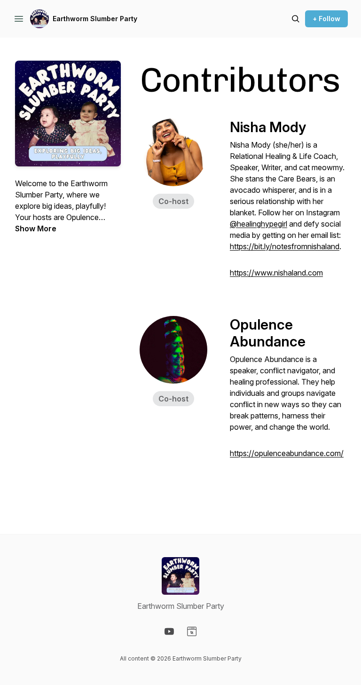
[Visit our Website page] (191, 631)
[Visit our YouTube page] (169, 631)
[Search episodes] (295, 18)
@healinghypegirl (258, 223)
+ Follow (326, 19)
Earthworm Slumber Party (95, 19)
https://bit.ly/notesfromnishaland (284, 246)
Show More (35, 228)
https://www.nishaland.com (276, 272)
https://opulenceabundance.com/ (287, 453)
